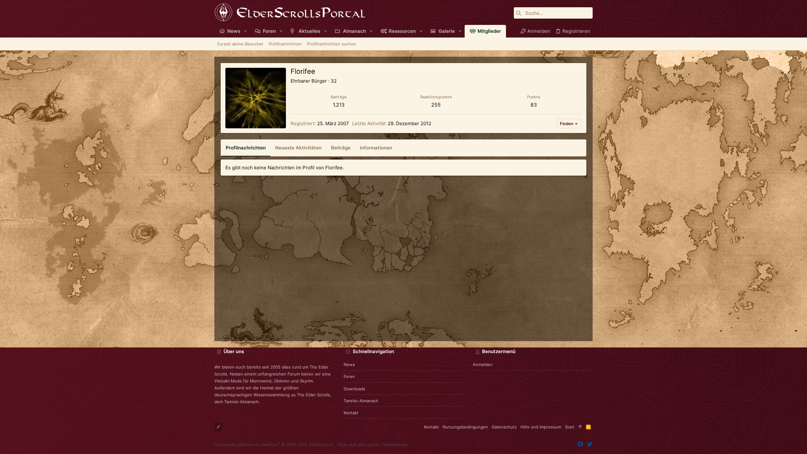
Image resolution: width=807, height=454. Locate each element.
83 (534, 105)
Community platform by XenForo (274, 444)
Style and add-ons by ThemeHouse (373, 444)
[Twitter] (590, 444)
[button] (245, 31)
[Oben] (580, 427)
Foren (349, 376)
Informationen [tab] (376, 148)
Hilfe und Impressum (540, 426)
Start (569, 426)
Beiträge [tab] (341, 148)
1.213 (339, 105)
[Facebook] (580, 444)
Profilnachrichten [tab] (246, 148)
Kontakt (351, 412)
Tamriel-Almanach (361, 400)
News (349, 364)
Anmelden (483, 364)
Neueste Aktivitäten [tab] (298, 148)
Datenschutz (504, 426)
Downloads (354, 388)
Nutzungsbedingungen (465, 426)
